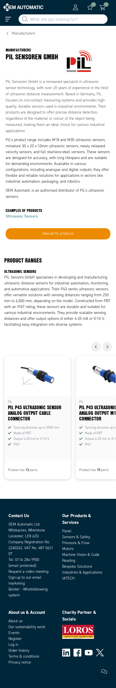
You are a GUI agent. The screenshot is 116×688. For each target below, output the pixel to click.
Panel (67, 531)
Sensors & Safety (76, 537)
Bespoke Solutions (77, 566)
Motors (67, 548)
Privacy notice (19, 662)
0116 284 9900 (27, 559)
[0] (90, 7)
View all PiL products (58, 233)
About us (15, 621)
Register (15, 638)
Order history (18, 650)
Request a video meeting (28, 571)
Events (13, 632)
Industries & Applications (82, 572)
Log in (13, 644)
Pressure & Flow (76, 542)
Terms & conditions (23, 656)
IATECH (68, 578)
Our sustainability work (26, 626)
